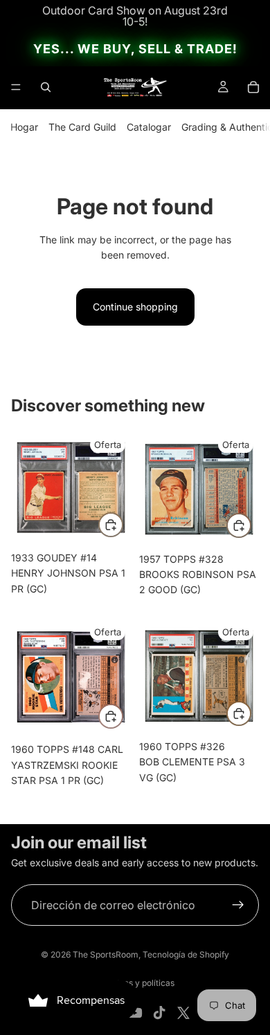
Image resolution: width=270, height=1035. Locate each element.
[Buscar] (45, 87)
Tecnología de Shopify (186, 954)
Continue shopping (135, 307)
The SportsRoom (105, 954)
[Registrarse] (238, 905)
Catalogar (149, 127)
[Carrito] (253, 87)
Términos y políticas (135, 983)
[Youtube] (135, 1013)
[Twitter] (183, 1013)
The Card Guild (82, 127)
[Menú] (16, 87)
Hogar (24, 127)
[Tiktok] (159, 1013)
